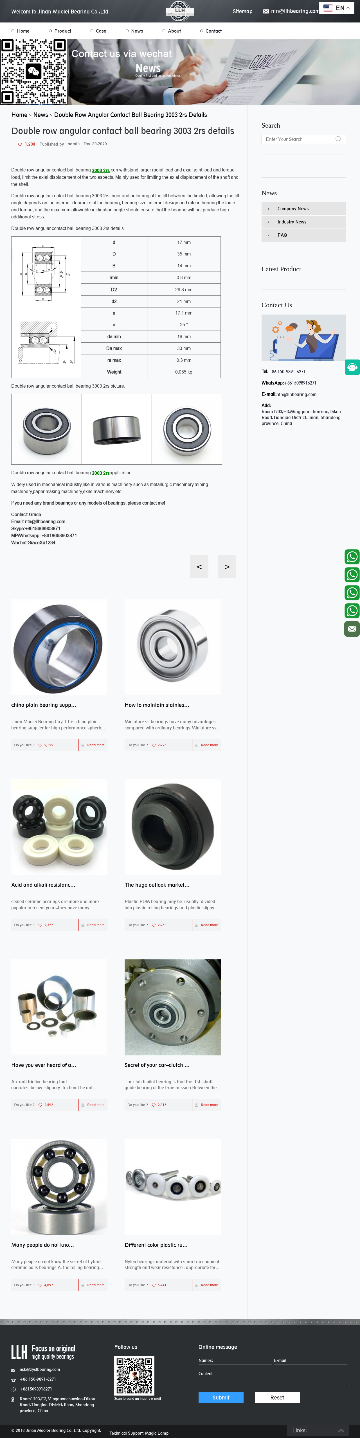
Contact (214, 31)
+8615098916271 (300, 383)
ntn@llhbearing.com (295, 11)
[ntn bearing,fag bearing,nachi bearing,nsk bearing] (180, 11)
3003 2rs (101, 170)
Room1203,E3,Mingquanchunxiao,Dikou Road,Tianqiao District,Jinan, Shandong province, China (57, 1404)
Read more (96, 745)
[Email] (352, 627)
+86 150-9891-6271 (287, 371)
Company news (293, 208)
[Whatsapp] (352, 555)
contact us (277, 305)
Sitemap (243, 11)
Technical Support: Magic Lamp (139, 1433)
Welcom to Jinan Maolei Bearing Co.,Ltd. (60, 11)
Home (23, 31)
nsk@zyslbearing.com (40, 1369)
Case (101, 31)
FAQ (282, 235)
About (174, 31)
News (137, 31)
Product (62, 31)
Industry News (292, 222)
